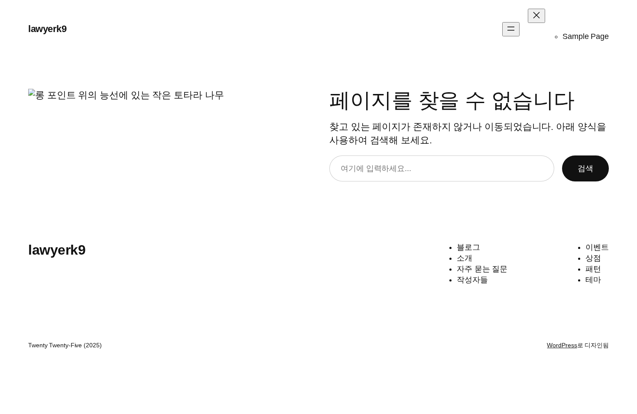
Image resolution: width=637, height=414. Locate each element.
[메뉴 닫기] (536, 16)
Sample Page (585, 36)
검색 (585, 168)
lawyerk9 (47, 28)
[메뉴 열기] (511, 29)
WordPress (562, 345)
